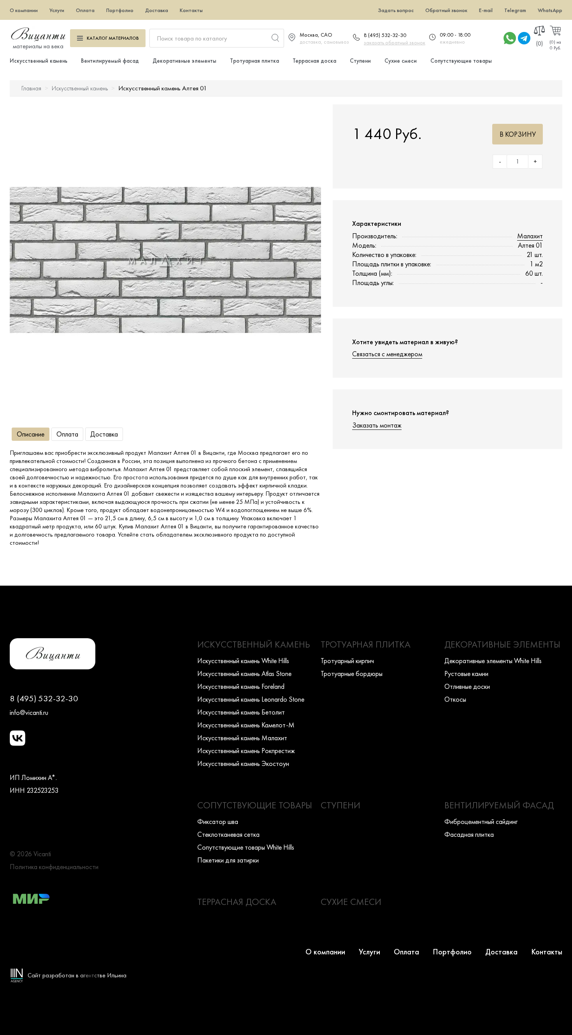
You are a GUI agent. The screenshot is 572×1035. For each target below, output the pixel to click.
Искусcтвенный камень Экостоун (243, 763)
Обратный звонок (446, 10)
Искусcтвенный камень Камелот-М (246, 724)
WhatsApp (550, 10)
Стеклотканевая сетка (228, 834)
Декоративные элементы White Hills (493, 660)
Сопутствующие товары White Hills (245, 847)
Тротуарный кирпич (347, 660)
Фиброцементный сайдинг (481, 821)
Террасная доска (314, 61)
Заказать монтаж (377, 425)
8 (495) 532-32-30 (385, 35)
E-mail (486, 10)
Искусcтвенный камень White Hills (243, 660)
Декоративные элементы (184, 61)
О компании (24, 10)
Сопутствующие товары (461, 61)
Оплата (85, 10)
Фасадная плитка (469, 834)
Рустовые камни (466, 673)
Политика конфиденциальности (54, 866)
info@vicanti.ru (29, 712)
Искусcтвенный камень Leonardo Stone (250, 699)
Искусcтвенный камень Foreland (240, 686)
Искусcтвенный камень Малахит (242, 737)
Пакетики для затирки (228, 859)
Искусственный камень (38, 61)
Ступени (360, 61)
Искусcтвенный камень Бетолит (241, 712)
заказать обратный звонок (394, 42)
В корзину (518, 134)
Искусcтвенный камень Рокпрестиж (246, 750)
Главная (31, 88)
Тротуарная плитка (254, 61)
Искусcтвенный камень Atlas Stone (244, 673)
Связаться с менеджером (387, 353)
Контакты (191, 10)
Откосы (455, 699)
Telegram (515, 10)
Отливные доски (467, 686)
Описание (30, 433)
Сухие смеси (400, 61)
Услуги (56, 10)
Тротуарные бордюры (352, 673)
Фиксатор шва (217, 821)
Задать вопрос (396, 10)
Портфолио (119, 10)
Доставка (156, 10)
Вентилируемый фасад (110, 61)
